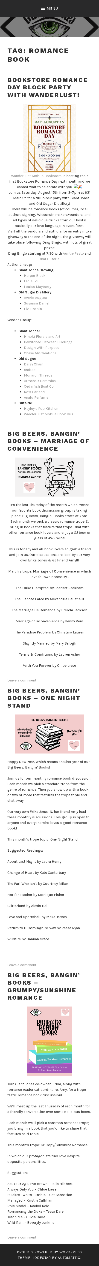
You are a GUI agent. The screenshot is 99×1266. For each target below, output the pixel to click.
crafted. (30, 370)
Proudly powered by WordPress (49, 1252)
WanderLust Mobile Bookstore (36, 176)
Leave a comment (21, 680)
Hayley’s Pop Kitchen (41, 408)
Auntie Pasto (73, 253)
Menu (52, 8)
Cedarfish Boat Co (39, 386)
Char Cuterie (49, 259)
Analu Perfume (36, 397)
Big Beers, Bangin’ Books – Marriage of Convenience (48, 441)
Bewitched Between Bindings (48, 342)
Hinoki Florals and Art (42, 336)
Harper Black (34, 275)
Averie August (35, 297)
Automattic (69, 1257)
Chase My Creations (40, 353)
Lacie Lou (32, 281)
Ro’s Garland (34, 392)
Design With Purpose (41, 347)
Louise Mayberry (37, 286)
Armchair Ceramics (40, 381)
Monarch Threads (38, 375)
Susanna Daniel (37, 303)
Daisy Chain (34, 364)
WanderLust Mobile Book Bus (48, 414)
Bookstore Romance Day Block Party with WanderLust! (47, 87)
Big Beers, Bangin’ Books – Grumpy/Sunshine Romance (43, 986)
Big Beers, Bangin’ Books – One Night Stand (43, 698)
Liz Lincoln (33, 309)
